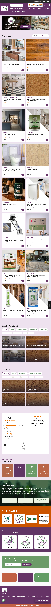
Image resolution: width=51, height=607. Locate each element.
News (38, 596)
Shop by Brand (30, 8)
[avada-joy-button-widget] (3, 600)
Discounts (45, 8)
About (33, 596)
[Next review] (47, 423)
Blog (42, 596)
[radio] (13, 425)
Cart (48, 5)
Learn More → (25, 26)
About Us (38, 8)
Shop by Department (19, 8)
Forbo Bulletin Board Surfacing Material (36, 239)
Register (43, 1)
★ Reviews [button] (49, 304)
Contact (23, 11)
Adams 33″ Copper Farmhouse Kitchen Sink (13, 64)
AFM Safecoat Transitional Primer (35, 134)
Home (11, 8)
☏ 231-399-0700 (37, 1)
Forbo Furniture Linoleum (9, 134)
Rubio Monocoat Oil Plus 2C (9, 204)
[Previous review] (27, 423)
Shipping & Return (21, 596)
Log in (48, 1)
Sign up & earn (26, 564)
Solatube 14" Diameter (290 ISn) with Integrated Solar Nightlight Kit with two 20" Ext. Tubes (13, 240)
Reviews (47, 596)
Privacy (13, 596)
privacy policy (31, 605)
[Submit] (24, 5)
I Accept (37, 605)
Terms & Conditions (15, 11)
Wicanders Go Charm (32, 169)
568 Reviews (10, 422)
